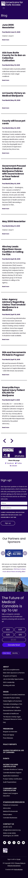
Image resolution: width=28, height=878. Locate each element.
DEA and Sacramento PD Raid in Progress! (14, 353)
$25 (8, 634)
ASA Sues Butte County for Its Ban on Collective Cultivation (14, 56)
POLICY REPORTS (10, 744)
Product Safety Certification (12, 779)
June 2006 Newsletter (8, 26)
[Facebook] (9, 843)
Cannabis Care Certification (10, 789)
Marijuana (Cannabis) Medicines (14, 695)
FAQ (4, 722)
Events (6, 758)
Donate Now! (14, 645)
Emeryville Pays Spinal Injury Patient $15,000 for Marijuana (13, 391)
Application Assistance (11, 776)
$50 (8, 629)
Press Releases (8, 738)
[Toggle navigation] (3, 8)
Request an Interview (10, 732)
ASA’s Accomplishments (11, 670)
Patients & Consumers (10, 805)
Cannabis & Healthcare (11, 714)
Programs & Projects (10, 676)
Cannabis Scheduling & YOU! (12, 704)
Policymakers (7, 815)
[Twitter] (4, 843)
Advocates (7, 808)
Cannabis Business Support (12, 773)
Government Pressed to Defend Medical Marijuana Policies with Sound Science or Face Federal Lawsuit (14, 172)
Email (18, 859)
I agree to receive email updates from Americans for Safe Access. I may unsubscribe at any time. (12, 515)
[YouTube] (18, 843)
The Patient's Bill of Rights (11, 707)
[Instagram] (14, 843)
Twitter (19, 463)
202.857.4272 (7, 827)
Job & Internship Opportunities (13, 679)
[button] (3, 553)
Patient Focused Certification (10, 765)
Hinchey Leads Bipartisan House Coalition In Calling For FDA (12, 250)
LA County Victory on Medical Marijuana (13, 94)
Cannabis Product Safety (11, 698)
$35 (20, 629)
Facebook (10, 463)
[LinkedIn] (23, 843)
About (6, 667)
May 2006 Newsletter (14, 221)
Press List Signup (8, 735)
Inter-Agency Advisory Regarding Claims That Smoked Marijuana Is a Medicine (13, 304)
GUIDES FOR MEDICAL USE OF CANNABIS (13, 751)
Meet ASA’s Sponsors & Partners (14, 673)
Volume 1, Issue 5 (7, 230)
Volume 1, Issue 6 (7, 36)
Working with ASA (9, 685)
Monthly (15, 653)
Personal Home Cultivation (12, 710)
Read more (5, 40)
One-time (6, 653)
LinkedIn (14, 466)
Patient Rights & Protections (12, 701)
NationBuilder (18, 869)
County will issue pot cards (13, 122)
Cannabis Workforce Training (13, 769)
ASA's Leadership (9, 682)
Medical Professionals (10, 811)
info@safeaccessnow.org (11, 830)
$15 (20, 634)
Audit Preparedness (9, 782)
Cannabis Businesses (10, 818)
